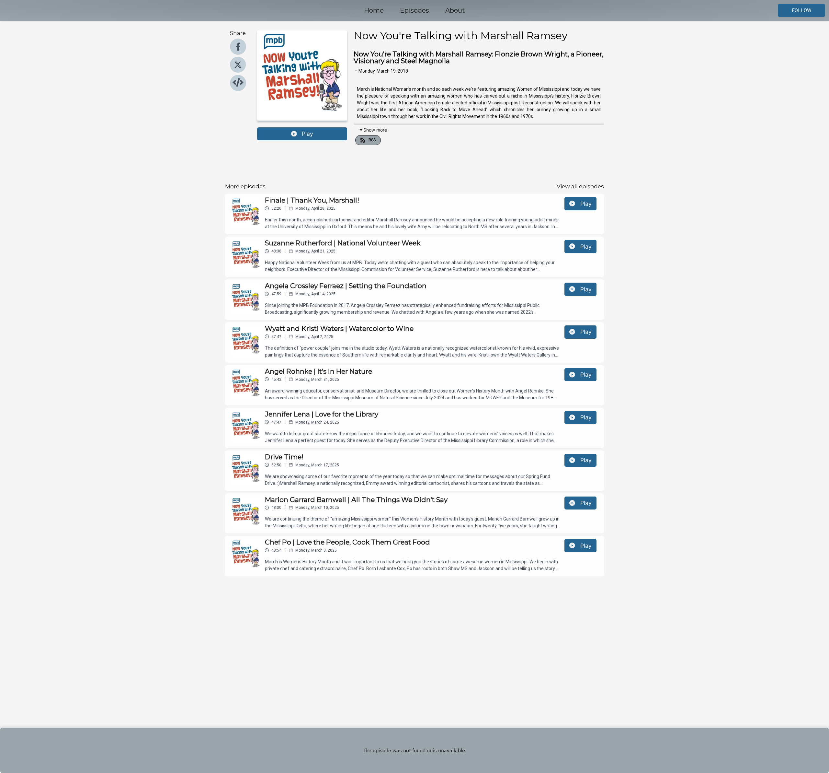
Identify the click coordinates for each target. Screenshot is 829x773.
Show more (375, 130)
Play (307, 133)
